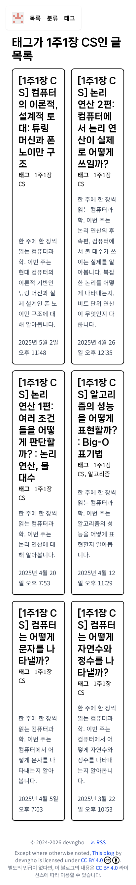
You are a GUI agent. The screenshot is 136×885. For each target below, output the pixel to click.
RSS (101, 842)
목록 (35, 18)
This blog (103, 853)
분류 (52, 18)
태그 (69, 18)
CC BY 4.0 (92, 860)
